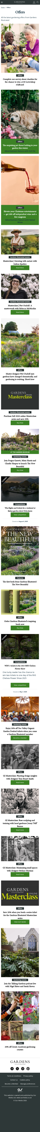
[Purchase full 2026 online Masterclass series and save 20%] (20, 397)
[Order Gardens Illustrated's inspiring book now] (20, 602)
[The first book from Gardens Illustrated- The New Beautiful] (20, 550)
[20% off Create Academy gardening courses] (20, 1015)
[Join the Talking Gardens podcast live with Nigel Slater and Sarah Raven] (20, 952)
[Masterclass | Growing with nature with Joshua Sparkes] (20, 241)
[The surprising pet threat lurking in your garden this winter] (20, 114)
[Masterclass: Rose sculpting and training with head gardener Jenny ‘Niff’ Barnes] (20, 801)
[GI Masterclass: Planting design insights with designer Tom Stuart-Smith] (20, 756)
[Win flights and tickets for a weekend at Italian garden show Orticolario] (20, 488)
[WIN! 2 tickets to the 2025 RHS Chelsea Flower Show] (20, 646)
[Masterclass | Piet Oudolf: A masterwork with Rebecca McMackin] (20, 286)
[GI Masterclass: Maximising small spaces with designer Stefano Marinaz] (20, 848)
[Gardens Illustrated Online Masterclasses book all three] (20, 893)
